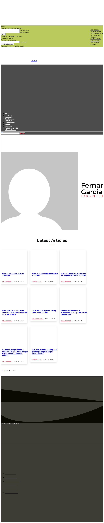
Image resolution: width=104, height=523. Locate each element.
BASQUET (8, 126)
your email (23, 42)
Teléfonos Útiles (95, 31)
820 (5, 370)
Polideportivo (10, 122)
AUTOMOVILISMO (11, 128)
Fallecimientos (95, 35)
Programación (94, 30)
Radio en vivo (95, 41)
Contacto (93, 37)
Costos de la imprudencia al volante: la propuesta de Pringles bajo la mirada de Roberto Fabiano (15, 353)
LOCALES (8, 115)
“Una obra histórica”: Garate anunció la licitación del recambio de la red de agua (15, 313)
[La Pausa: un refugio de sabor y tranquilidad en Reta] (43, 297)
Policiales (8, 121)
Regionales (9, 117)
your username (24, 30)
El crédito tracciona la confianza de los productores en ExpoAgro (73, 275)
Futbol (7, 124)
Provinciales (9, 119)
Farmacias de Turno (96, 33)
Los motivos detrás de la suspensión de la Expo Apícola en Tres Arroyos (74, 313)
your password (24, 32)
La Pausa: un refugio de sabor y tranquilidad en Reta (44, 312)
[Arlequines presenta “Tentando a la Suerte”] (43, 260)
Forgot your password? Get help (11, 36)
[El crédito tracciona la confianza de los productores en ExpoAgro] (73, 260)
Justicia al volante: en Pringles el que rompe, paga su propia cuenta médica (44, 352)
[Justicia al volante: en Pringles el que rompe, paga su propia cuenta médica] (43, 336)
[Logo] (52, 87)
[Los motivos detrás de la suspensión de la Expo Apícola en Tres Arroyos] (73, 297)
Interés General (10, 130)
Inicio (7, 113)
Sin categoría (7, 282)
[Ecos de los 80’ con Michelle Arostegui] (14, 260)
